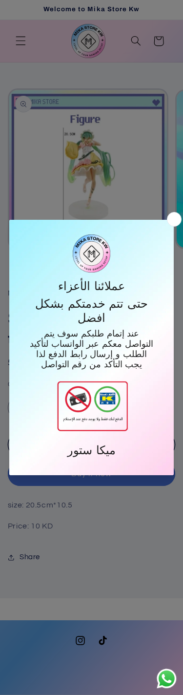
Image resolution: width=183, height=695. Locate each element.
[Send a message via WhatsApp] (166, 678)
